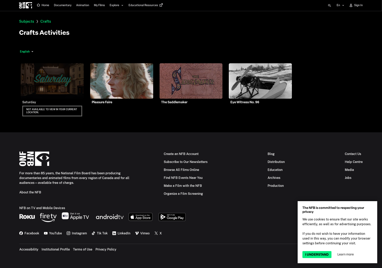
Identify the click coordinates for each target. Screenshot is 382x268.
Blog (271, 154)
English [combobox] (25, 51)
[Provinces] (32, 52)
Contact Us (353, 154)
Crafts (45, 21)
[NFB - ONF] (25, 5)
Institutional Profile (56, 249)
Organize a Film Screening (183, 194)
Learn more (345, 254)
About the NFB (30, 192)
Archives (274, 178)
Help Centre (354, 162)
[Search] (329, 5)
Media (349, 170)
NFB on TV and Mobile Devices (42, 208)
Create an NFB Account (181, 154)
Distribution (276, 162)
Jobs (348, 178)
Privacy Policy (106, 249)
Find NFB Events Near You (183, 178)
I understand (317, 254)
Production (276, 186)
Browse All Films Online (181, 170)
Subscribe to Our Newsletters (186, 162)
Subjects (26, 21)
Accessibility (28, 249)
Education (275, 170)
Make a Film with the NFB (183, 186)
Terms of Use (82, 249)
